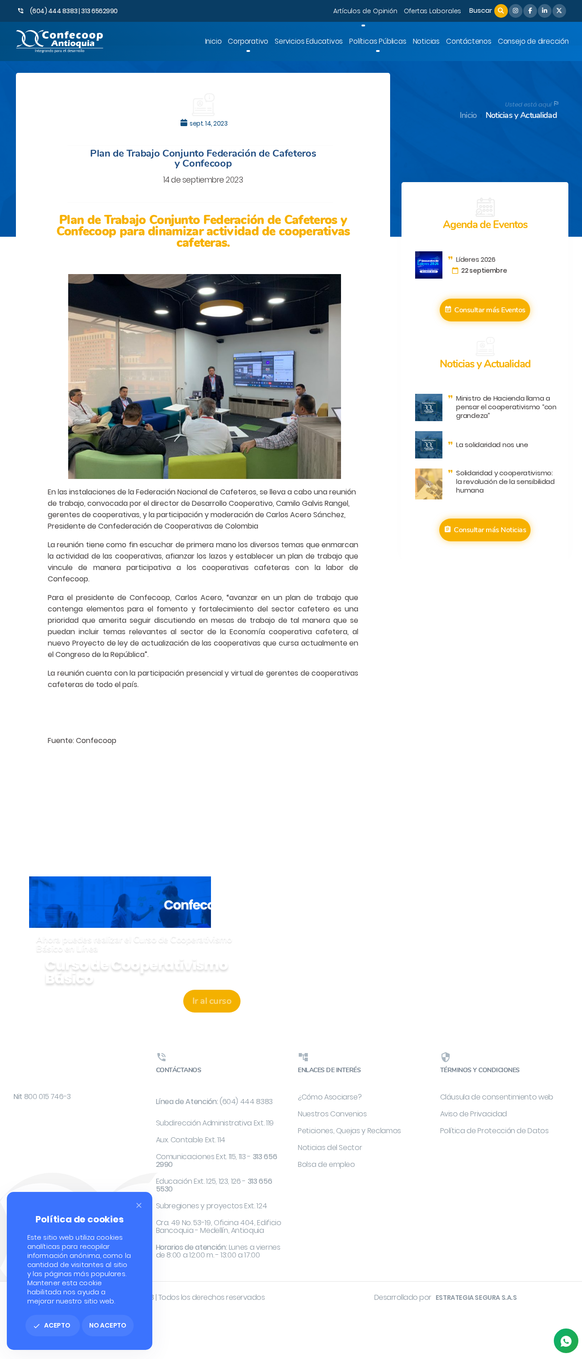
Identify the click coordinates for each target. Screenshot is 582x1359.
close (139, 1205)
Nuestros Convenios (332, 1114)
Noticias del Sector (330, 1147)
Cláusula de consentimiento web (497, 1097)
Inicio (468, 115)
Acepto (51, 1325)
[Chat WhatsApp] (566, 1340)
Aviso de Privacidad (473, 1114)
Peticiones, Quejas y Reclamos (349, 1131)
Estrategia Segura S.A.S (476, 1297)
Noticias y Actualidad (521, 115)
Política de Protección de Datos (494, 1131)
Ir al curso (212, 1001)
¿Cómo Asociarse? (329, 1097)
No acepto (107, 1325)
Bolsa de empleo (326, 1164)
